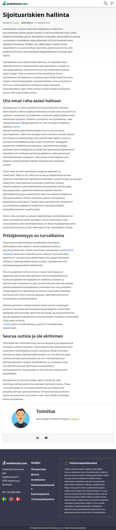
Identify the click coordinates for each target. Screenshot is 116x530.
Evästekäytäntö (40, 494)
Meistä (35, 474)
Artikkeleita (38, 479)
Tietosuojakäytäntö (42, 499)
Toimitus (15, 23)
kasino (16, 126)
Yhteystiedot (38, 469)
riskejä (6, 324)
